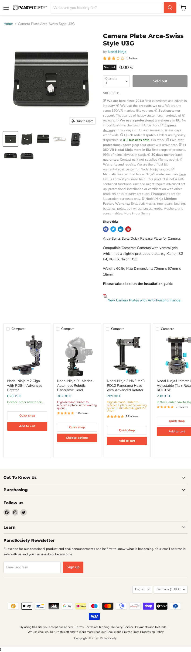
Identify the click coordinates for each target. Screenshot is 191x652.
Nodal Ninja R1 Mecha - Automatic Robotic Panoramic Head (76, 385)
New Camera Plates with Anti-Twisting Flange (143, 300)
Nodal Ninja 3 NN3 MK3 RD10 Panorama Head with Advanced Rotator (126, 385)
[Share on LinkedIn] (120, 229)
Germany (169, 589)
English (140, 589)
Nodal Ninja (117, 51)
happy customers (149, 115)
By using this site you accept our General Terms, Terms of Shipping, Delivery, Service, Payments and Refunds (93, 627)
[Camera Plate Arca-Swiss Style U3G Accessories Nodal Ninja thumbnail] (10, 138)
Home (8, 24)
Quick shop (27, 416)
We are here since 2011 (125, 101)
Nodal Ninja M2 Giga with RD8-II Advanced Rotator (24, 385)
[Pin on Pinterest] (128, 229)
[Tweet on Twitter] (113, 229)
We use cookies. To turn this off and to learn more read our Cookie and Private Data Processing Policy (95, 632)
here (182, 174)
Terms (145, 213)
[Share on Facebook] (106, 229)
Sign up (73, 567)
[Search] (170, 7)
